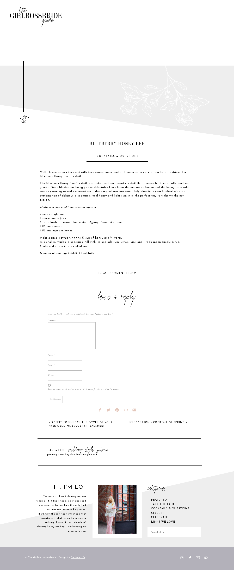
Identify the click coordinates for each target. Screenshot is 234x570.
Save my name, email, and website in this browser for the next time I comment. (84, 389)
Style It (157, 513)
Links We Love (163, 522)
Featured (159, 500)
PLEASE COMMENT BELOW (117, 273)
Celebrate (159, 517)
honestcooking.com (83, 207)
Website (51, 375)
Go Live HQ (78, 557)
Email (51, 365)
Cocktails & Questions (118, 156)
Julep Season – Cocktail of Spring (156, 422)
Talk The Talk (162, 504)
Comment (53, 320)
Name (51, 355)
